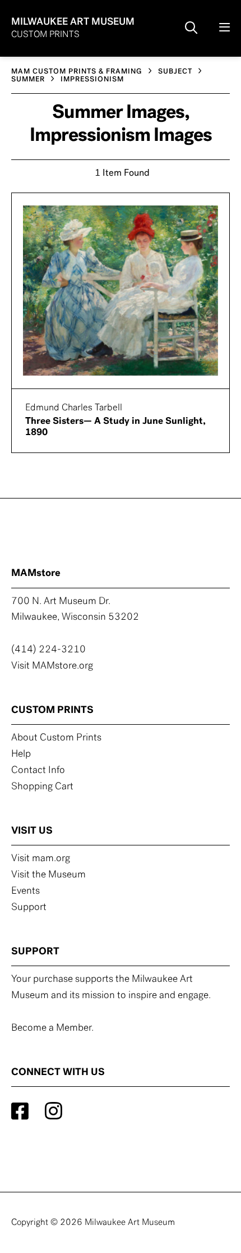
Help (21, 754)
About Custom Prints (56, 738)
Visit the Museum (48, 875)
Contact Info (38, 771)
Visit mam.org (40, 859)
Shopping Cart (42, 787)
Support (29, 908)
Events (25, 891)
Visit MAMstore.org (52, 666)
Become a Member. (52, 1028)
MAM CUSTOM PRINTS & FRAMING (76, 71)
